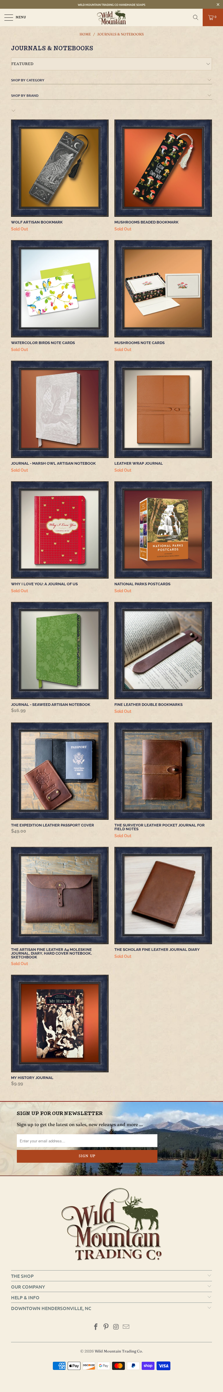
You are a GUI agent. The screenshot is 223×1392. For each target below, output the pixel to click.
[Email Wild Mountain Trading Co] (126, 1327)
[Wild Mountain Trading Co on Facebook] (96, 1327)
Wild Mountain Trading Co (118, 1351)
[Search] (195, 17)
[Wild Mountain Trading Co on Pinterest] (106, 1327)
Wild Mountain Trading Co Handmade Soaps (111, 4)
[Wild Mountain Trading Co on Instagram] (116, 1327)
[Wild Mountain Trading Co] (111, 17)
